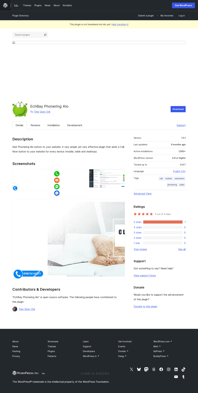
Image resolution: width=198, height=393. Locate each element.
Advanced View (143, 193)
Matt (157, 346)
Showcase (53, 341)
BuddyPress (160, 356)
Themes (52, 346)
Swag (122, 356)
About (15, 341)
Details (19, 125)
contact (168, 178)
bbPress (159, 351)
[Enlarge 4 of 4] (120, 203)
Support (181, 125)
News (15, 346)
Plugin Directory (20, 15)
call (161, 178)
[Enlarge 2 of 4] (82, 173)
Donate (123, 351)
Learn (86, 341)
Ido (43, 373)
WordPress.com (162, 341)
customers (179, 178)
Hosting (16, 351)
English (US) (179, 171)
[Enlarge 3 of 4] (120, 173)
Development (74, 125)
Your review (140, 249)
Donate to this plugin (145, 306)
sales (181, 185)
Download (178, 109)
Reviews (35, 125)
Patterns (52, 356)
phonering (172, 185)
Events (121, 346)
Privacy (16, 356)
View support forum (145, 275)
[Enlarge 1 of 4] (44, 173)
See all (182, 249)
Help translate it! (120, 24)
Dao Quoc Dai (42, 111)
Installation (53, 125)
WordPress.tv (91, 356)
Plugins (51, 351)
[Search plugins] (45, 35)
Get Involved (124, 341)
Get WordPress (183, 5)
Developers (89, 351)
